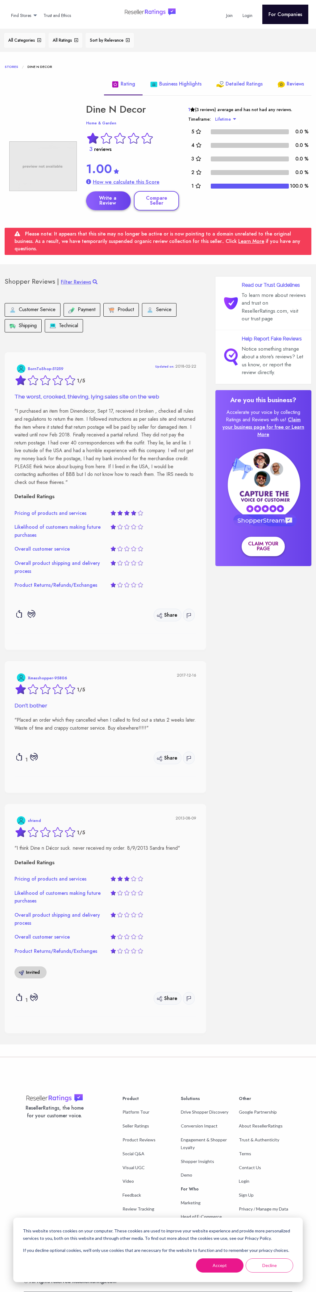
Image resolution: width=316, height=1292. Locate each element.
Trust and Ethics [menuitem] (57, 15)
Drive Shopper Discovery (204, 1112)
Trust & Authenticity (259, 1139)
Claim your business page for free (261, 423)
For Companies (285, 14)
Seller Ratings (136, 1125)
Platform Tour (136, 1112)
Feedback (132, 1195)
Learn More (251, 241)
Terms (245, 1153)
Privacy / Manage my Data (263, 1208)
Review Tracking (138, 1208)
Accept (220, 1265)
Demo (186, 1174)
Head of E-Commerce (201, 1216)
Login (244, 1181)
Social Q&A (133, 1153)
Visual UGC (134, 1167)
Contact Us (250, 1167)
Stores (11, 66)
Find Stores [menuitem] (21, 15)
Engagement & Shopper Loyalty (204, 1143)
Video (128, 1181)
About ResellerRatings (261, 1125)
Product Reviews (139, 1139)
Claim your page (263, 546)
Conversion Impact (199, 1125)
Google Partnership (258, 1112)
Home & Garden (101, 123)
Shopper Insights (197, 1161)
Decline (269, 1265)
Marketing (191, 1202)
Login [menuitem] (247, 15)
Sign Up (246, 1195)
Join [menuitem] (229, 15)
